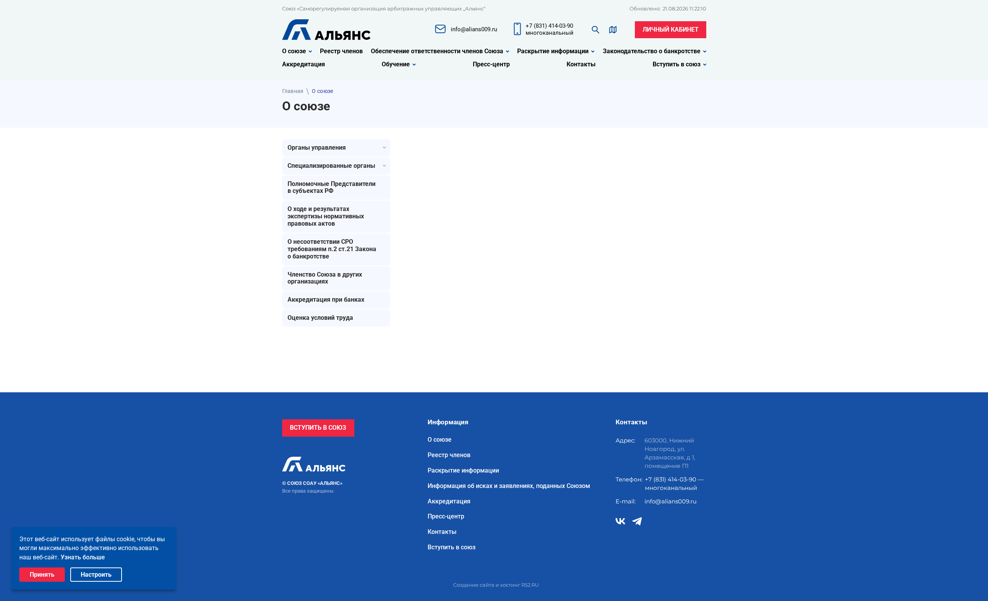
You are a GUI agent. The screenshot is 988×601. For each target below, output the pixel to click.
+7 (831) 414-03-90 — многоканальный (674, 483)
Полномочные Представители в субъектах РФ (332, 187)
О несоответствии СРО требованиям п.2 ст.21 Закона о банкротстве (332, 249)
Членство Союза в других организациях (325, 278)
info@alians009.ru (671, 501)
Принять (42, 574)
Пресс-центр (491, 64)
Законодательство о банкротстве (651, 51)
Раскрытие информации (553, 51)
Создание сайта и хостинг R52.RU (496, 585)
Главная (293, 91)
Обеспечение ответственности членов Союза (437, 51)
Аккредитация (303, 64)
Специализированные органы (331, 165)
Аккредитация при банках (326, 299)
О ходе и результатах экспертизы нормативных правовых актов (326, 216)
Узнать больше (83, 557)
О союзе (294, 51)
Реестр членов (341, 51)
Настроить (96, 574)
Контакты (581, 64)
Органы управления (317, 147)
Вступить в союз (676, 64)
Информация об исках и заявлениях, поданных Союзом (509, 486)
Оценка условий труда (320, 317)
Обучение (396, 64)
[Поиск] (595, 30)
